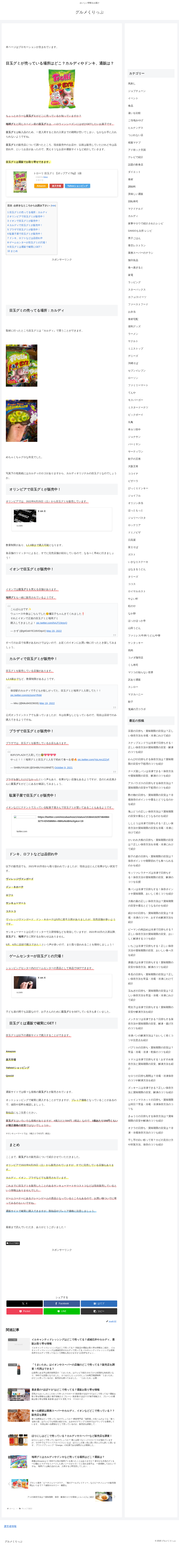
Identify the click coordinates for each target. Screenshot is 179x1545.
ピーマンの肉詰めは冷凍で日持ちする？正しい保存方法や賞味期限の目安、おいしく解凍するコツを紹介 (150, 934)
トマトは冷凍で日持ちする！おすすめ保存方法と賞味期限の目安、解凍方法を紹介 (150, 1064)
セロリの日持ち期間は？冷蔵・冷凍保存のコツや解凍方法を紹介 (150, 1078)
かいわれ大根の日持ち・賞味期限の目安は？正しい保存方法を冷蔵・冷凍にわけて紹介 (150, 844)
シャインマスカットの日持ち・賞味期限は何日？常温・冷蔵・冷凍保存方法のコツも (150, 1104)
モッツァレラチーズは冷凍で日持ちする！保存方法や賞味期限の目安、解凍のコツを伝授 (150, 877)
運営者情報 (10, 1526)
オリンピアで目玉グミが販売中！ (26, 216)
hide (53, 205)
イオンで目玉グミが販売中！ (23, 221)
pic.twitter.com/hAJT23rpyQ (51, 623)
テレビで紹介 (14, 1243)
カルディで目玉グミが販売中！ (25, 225)
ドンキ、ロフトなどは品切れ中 (25, 238)
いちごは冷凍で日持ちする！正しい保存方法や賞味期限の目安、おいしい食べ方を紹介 (150, 950)
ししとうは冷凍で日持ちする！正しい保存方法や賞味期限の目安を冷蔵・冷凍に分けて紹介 (150, 828)
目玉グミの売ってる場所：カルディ (27, 212)
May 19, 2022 (47, 703)
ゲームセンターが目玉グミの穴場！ (27, 242)
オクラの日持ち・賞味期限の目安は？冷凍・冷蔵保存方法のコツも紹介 (150, 1130)
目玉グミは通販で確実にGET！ (25, 247)
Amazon (41, 186)
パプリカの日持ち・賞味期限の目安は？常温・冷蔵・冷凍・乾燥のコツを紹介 (150, 1049)
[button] (99, 1311)
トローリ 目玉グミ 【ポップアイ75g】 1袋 (58, 173)
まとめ (12, 251)
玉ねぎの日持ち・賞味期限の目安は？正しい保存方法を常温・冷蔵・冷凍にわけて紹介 (150, 995)
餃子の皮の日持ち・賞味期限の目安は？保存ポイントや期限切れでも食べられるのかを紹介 (150, 861)
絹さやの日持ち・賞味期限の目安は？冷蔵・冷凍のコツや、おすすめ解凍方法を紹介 (150, 918)
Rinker (45, 177)
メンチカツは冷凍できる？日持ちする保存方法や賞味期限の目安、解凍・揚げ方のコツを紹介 (150, 1024)
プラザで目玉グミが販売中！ (23, 229)
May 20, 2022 (54, 631)
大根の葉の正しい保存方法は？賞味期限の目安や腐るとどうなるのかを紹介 (150, 903)
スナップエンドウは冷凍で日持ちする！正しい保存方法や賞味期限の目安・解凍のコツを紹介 (150, 747)
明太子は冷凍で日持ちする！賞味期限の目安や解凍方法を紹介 (150, 1009)
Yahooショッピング (77, 186)
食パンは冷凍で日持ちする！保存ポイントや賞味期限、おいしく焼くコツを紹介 (150, 891)
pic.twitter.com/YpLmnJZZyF (93, 759)
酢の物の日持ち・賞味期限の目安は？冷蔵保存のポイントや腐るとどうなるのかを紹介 (150, 800)
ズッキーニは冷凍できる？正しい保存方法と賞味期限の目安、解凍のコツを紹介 (150, 1090)
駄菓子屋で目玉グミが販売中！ (25, 233)
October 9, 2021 (64, 767)
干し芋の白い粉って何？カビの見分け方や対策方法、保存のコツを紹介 (150, 1142)
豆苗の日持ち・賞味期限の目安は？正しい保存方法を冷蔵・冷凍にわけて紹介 (150, 733)
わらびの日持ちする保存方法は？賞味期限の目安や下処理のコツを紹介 (150, 761)
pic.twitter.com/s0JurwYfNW (26, 695)
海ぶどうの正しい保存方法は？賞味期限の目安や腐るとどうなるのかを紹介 (150, 813)
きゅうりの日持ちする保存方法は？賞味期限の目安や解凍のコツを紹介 (150, 1118)
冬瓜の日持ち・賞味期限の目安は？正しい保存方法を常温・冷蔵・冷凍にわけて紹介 (150, 979)
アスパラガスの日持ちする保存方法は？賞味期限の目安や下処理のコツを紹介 (150, 785)
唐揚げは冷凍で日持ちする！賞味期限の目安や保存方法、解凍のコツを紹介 (150, 964)
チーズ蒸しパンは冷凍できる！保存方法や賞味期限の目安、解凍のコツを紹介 (150, 773)
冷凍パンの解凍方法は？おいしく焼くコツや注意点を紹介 (150, 1037)
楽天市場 (56, 186)
